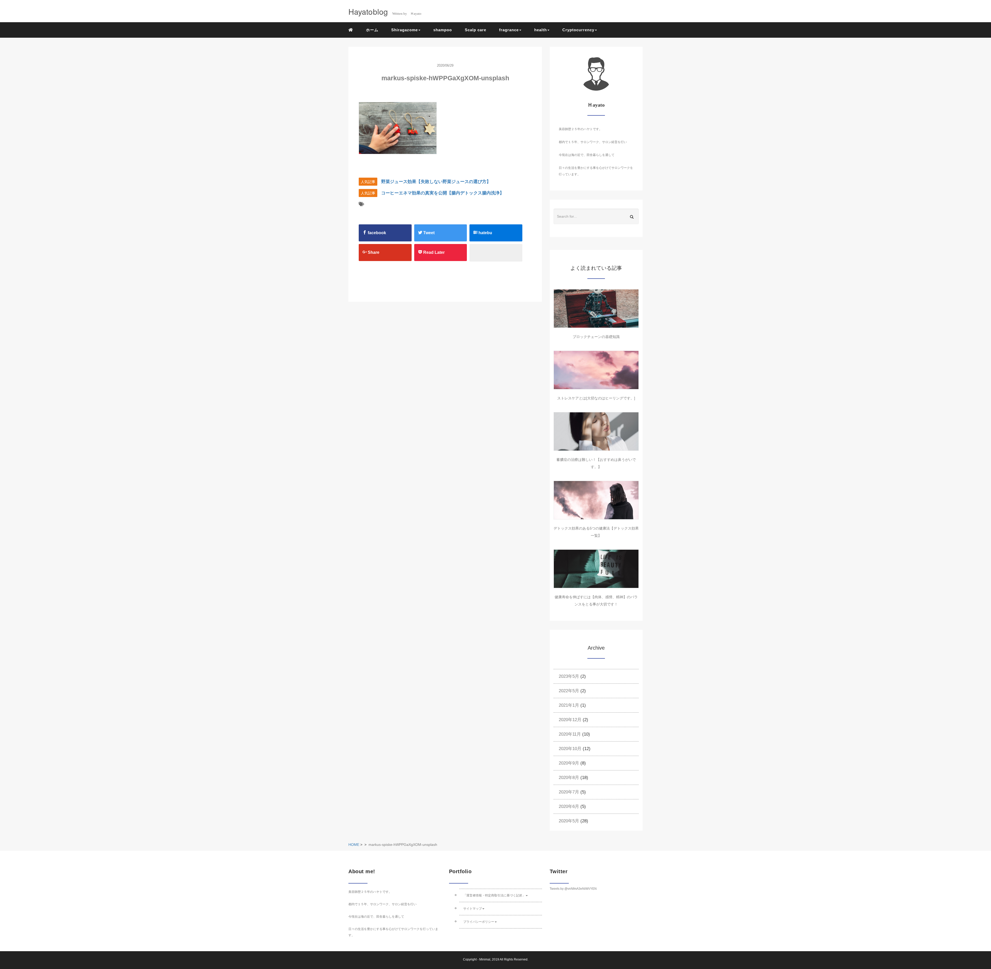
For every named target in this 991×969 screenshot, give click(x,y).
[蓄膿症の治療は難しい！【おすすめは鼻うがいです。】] (596, 431)
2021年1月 (569, 705)
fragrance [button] (509, 30)
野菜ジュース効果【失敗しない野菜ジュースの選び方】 (436, 181)
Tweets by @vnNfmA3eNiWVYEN (573, 889)
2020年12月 (570, 719)
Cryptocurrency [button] (578, 30)
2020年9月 (569, 763)
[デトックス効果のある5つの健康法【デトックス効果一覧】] (596, 500)
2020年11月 (570, 734)
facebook (376, 233)
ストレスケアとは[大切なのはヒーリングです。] (596, 398)
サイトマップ (472, 908)
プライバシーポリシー (478, 922)
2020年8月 (569, 777)
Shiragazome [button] (404, 30)
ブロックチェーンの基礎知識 (596, 337)
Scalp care (475, 30)
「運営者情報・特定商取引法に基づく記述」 (494, 895)
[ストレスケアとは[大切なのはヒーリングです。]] (596, 370)
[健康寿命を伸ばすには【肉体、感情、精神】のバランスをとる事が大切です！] (596, 568)
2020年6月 (569, 806)
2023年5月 (569, 676)
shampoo (442, 30)
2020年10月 (570, 748)
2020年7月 (569, 792)
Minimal (484, 959)
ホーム (372, 30)
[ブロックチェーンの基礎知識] (596, 308)
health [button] (540, 30)
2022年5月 (569, 690)
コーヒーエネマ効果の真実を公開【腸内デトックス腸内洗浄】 (442, 193)
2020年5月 (569, 820)
